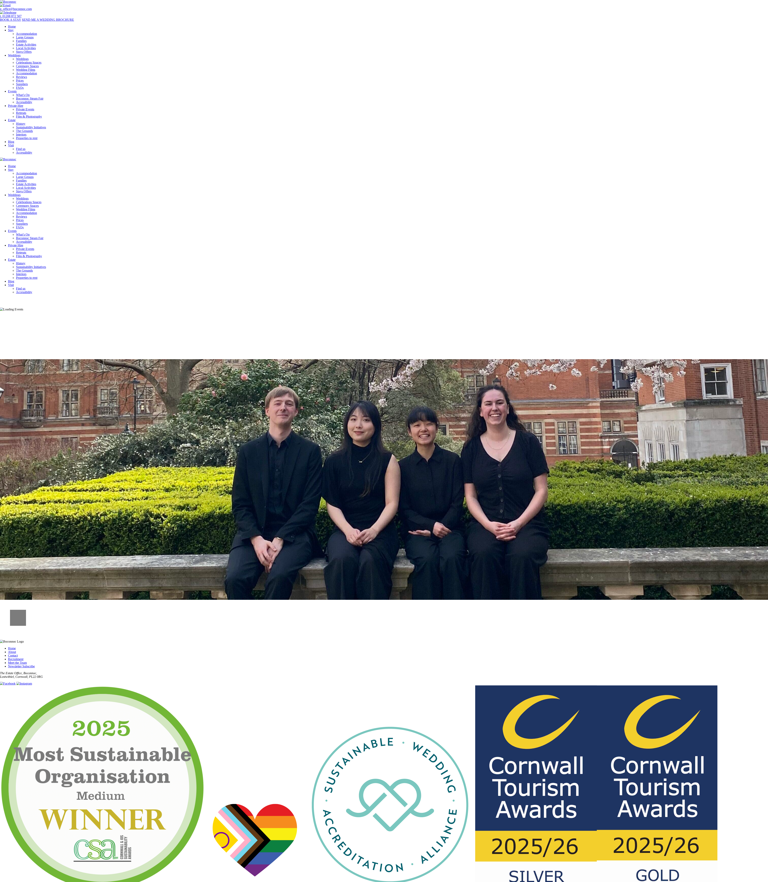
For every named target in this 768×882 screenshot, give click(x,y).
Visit (11, 145)
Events (12, 91)
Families (21, 41)
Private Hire (15, 105)
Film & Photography (29, 116)
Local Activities (26, 48)
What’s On (23, 95)
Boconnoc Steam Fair (29, 98)
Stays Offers (24, 51)
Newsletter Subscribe (21, 666)
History (20, 123)
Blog (11, 141)
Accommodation (26, 33)
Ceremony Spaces (27, 66)
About (12, 652)
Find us (20, 149)
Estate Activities (26, 44)
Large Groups (25, 37)
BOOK (10, 19)
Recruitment (15, 659)
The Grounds (24, 131)
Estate (12, 120)
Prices (20, 80)
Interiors (21, 134)
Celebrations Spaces (28, 62)
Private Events (25, 109)
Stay (11, 30)
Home (12, 26)
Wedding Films (25, 69)
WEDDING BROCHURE (48, 19)
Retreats (21, 113)
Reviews (21, 77)
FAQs (20, 87)
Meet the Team (17, 662)
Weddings (14, 55)
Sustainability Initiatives (31, 127)
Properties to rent (26, 138)
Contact (13, 655)
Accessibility (24, 102)
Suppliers (22, 84)
